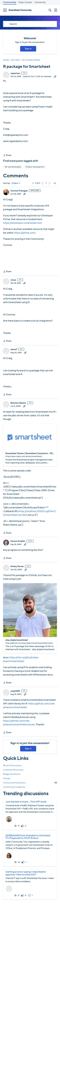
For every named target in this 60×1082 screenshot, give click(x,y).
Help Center (25, 2)
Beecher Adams (18, 403)
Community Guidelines (14, 787)
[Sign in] (55, 10)
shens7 (13, 349)
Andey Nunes (17, 566)
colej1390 (15, 691)
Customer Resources (13, 769)
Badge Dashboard (11, 774)
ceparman (15, 73)
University (40, 2)
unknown (47, 76)
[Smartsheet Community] (20, 10)
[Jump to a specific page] (54, 183)
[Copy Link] (55, 76)
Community (9, 2)
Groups (6, 778)
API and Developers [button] (13, 167)
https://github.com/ (25, 232)
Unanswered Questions (30, 782)
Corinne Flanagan (19, 190)
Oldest (15, 183)
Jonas (13, 280)
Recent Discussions (12, 765)
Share (7, 155)
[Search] (50, 10)
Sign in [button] (28, 48)
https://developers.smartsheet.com (22, 223)
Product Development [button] (35, 167)
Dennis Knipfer (17, 541)
